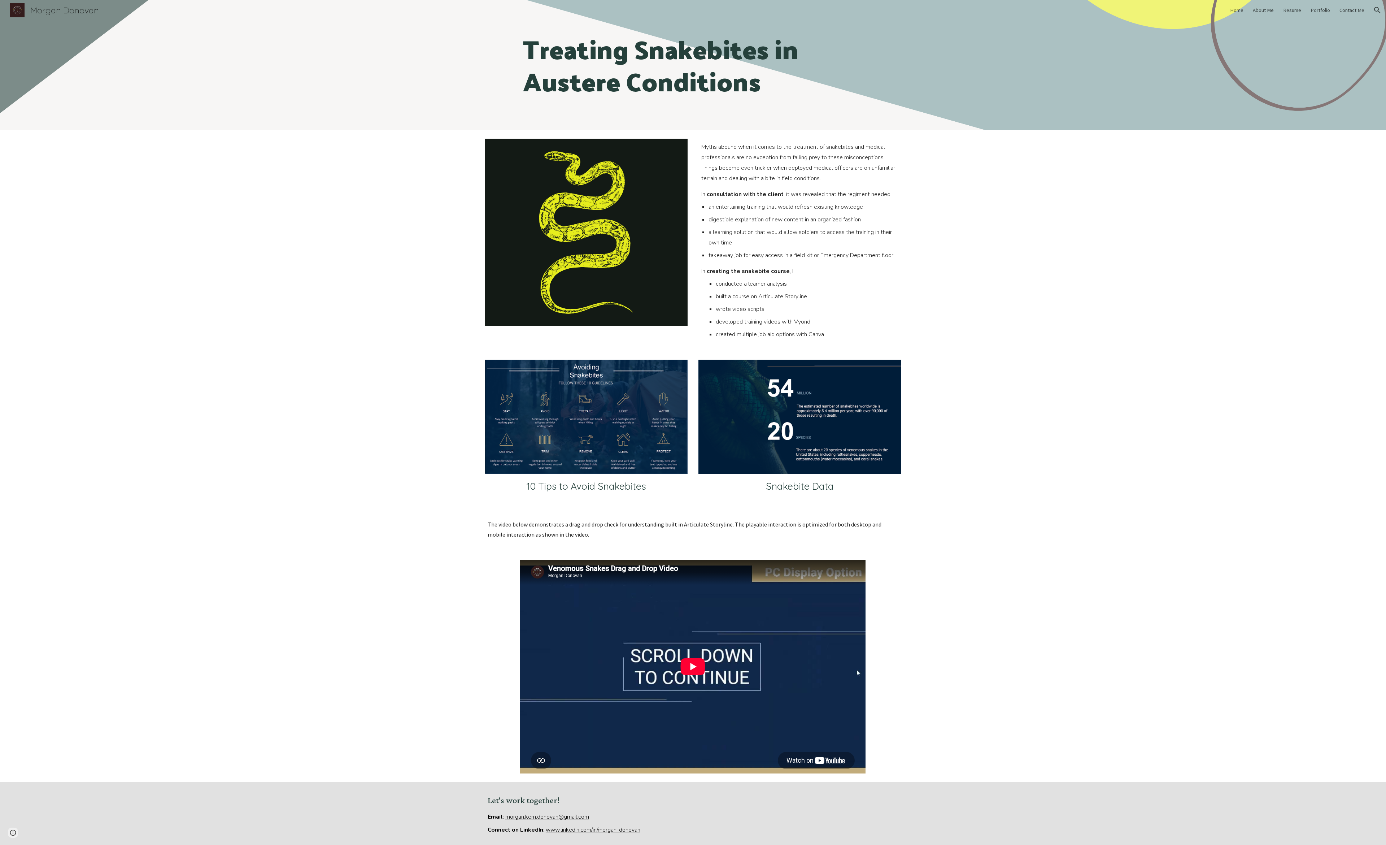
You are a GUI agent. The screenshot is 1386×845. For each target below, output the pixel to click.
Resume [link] (1292, 10)
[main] (693, 65)
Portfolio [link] (1320, 10)
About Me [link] (1263, 10)
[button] (1377, 10)
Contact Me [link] (1351, 10)
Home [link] (1236, 10)
